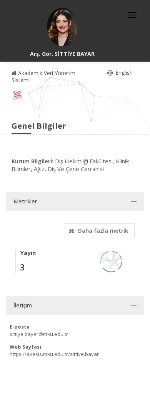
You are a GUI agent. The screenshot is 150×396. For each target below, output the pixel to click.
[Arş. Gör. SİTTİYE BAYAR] (62, 27)
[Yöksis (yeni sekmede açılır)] (17, 95)
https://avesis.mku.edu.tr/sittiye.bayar (54, 354)
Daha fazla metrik (103, 230)
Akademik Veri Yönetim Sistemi (43, 76)
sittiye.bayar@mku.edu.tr (39, 334)
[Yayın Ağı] (111, 261)
